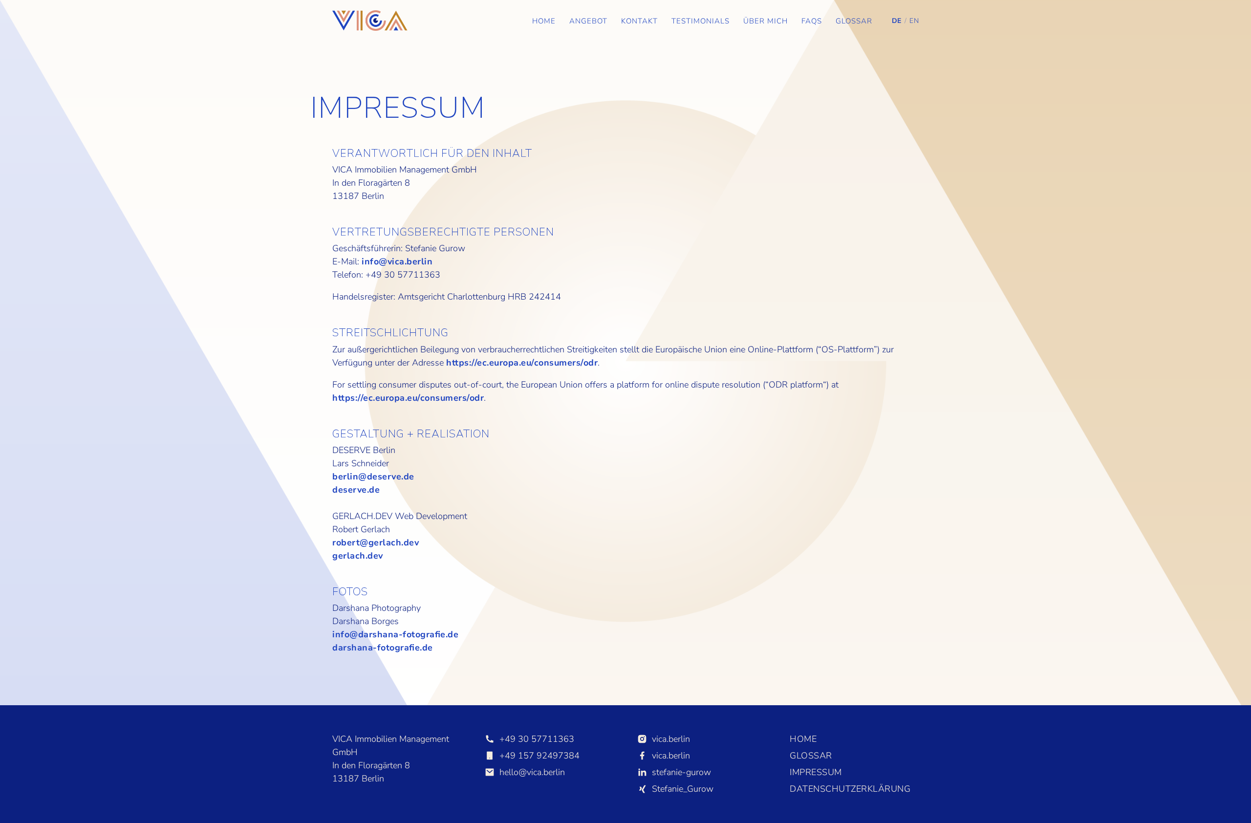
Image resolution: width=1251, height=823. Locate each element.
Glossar (854, 21)
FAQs (811, 21)
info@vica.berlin (397, 261)
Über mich (765, 21)
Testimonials (700, 21)
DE (897, 20)
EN (914, 20)
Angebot (588, 21)
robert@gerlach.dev (375, 542)
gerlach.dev (357, 556)
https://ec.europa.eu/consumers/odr (522, 362)
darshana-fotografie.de (382, 647)
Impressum (816, 772)
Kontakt (639, 21)
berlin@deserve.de (373, 476)
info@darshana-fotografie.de (395, 634)
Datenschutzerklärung (850, 789)
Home (544, 21)
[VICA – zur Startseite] (370, 20)
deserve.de (356, 490)
